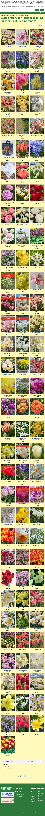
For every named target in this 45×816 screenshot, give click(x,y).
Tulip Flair (8, 545)
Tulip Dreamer (8, 332)
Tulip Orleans (37, 460)
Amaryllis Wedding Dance (37, 113)
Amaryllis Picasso (8, 524)
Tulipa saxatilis (37, 712)
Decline (41, 9)
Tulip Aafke (8, 311)
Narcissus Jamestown (37, 353)
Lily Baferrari (37, 267)
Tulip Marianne (37, 649)
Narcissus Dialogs (22, 670)
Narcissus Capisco (37, 179)
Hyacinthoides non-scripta (22, 482)
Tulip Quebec (8, 438)
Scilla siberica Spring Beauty (22, 69)
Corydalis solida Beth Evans (8, 268)
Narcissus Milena (8, 395)
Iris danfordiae (22, 374)
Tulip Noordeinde (22, 353)
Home (2, 15)
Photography (41, 798)
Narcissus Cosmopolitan (8, 374)
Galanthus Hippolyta (22, 245)
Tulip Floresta (37, 311)
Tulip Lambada (22, 416)
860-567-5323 (21, 797)
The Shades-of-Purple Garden (8, 416)
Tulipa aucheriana (8, 670)
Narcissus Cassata (7, 712)
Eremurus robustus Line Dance (22, 136)
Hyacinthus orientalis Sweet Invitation (22, 158)
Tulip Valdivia (37, 416)
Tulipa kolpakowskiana (37, 438)
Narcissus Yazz (7, 353)
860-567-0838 (22, 796)
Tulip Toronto (22, 732)
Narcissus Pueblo (37, 524)
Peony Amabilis (37, 395)
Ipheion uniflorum (22, 395)
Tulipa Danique (22, 566)
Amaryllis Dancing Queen (37, 135)
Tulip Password (37, 691)
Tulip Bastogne (22, 691)
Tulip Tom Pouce (22, 90)
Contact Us (40, 800)
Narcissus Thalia (22, 332)
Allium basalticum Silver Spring (37, 69)
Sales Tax (40, 791)
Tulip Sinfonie (22, 587)
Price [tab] (4, 772)
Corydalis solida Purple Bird (37, 245)
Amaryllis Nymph (8, 691)
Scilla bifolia (8, 732)
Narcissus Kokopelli (22, 267)
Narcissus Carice (8, 649)
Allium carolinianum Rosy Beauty (8, 202)
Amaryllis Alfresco (7, 607)
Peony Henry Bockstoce (37, 202)
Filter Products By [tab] (8, 761)
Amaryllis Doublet (37, 374)
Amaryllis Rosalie (37, 289)
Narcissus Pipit (7, 460)
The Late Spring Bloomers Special (8, 69)
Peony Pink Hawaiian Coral (22, 180)
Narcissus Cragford (37, 481)
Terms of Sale (33, 804)
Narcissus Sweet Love (37, 587)
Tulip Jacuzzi (8, 503)
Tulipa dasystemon (37, 732)
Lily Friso (8, 566)
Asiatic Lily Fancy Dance (8, 135)
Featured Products (7, 768)
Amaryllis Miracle (8, 587)
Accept (37, 9)
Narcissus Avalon (22, 607)
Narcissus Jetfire (22, 524)
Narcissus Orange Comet (22, 202)
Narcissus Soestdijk (22, 545)
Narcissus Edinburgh (22, 460)
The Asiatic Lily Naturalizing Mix (37, 47)
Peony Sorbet (8, 224)
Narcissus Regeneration (22, 289)
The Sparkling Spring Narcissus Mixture (8, 91)
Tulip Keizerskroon (7, 753)
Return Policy (41, 793)
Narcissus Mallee (37, 628)
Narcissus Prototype (37, 332)
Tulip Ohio (37, 503)
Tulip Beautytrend (37, 607)
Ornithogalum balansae (22, 712)
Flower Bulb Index (7, 766)
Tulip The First (8, 46)
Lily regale (7, 628)
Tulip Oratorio (8, 481)
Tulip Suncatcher (37, 566)
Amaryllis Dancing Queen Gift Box (8, 158)
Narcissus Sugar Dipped (22, 224)
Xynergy (34, 812)
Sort (28, 25)
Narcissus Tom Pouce (22, 113)
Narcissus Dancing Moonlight (37, 91)
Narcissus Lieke (37, 670)
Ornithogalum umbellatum (22, 439)
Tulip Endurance (22, 503)
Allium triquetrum (37, 545)
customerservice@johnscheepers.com (23, 799)
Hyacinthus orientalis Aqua (37, 158)
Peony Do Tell (8, 245)
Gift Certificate (8, 179)
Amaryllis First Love (22, 46)
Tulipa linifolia (22, 649)
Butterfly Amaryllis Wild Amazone (8, 113)
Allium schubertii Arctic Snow (7, 290)
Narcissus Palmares (22, 311)
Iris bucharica (22, 628)
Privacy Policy (22, 814)
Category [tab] (5, 764)
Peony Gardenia (37, 224)
